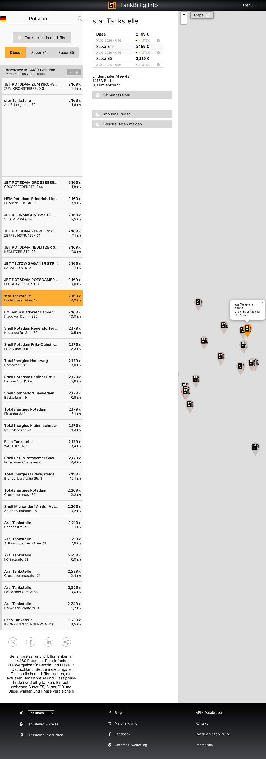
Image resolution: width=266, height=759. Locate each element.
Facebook (122, 734)
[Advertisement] (44, 143)
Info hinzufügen (117, 114)
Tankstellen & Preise (42, 724)
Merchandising (126, 723)
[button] (190, 406)
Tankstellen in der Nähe (45, 38)
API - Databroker (209, 712)
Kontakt (202, 723)
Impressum (204, 745)
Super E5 (66, 52)
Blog (118, 712)
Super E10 (40, 52)
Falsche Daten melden (122, 124)
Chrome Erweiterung (131, 745)
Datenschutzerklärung (213, 734)
